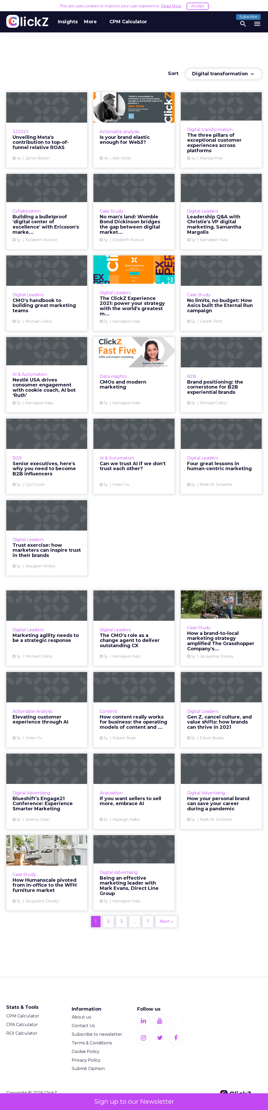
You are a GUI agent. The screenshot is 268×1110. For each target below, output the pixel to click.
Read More (171, 6)
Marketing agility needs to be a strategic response (46, 628)
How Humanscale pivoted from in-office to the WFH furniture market (46, 872)
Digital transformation (223, 74)
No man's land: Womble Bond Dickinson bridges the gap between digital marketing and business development (133, 211)
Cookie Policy (85, 1051)
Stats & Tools (22, 1007)
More (90, 22)
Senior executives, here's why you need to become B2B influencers (46, 456)
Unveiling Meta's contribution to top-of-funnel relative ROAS (46, 130)
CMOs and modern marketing (133, 374)
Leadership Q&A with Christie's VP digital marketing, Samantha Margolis (221, 211)
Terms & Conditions (92, 1042)
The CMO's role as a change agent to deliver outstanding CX (133, 628)
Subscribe (248, 16)
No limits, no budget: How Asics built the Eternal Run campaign (221, 293)
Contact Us (83, 1025)
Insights (68, 22)
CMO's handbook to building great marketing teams (46, 293)
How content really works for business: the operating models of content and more (133, 709)
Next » (166, 921)
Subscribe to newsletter (97, 1034)
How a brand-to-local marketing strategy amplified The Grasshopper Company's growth (221, 628)
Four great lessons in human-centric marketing (221, 456)
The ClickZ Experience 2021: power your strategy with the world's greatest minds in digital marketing (133, 293)
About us (81, 1017)
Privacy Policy (86, 1060)
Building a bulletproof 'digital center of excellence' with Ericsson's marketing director (46, 211)
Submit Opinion (88, 1068)
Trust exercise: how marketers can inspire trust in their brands (46, 538)
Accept (197, 6)
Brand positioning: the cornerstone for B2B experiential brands (221, 374)
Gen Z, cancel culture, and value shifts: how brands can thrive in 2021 (221, 709)
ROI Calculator (21, 1033)
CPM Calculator (128, 22)
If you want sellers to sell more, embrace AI (133, 791)
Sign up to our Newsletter (134, 1101)
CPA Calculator (22, 1024)
